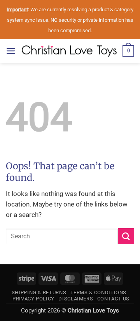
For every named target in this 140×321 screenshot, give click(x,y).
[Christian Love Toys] (69, 51)
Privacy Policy (33, 299)
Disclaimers (75, 299)
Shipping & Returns (39, 292)
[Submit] (126, 236)
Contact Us (113, 299)
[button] (11, 51)
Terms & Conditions (98, 292)
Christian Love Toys (93, 310)
